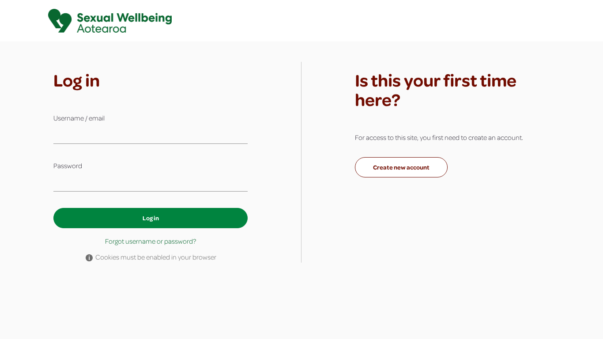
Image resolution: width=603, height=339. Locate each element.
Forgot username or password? (150, 241)
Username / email (79, 118)
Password (67, 165)
